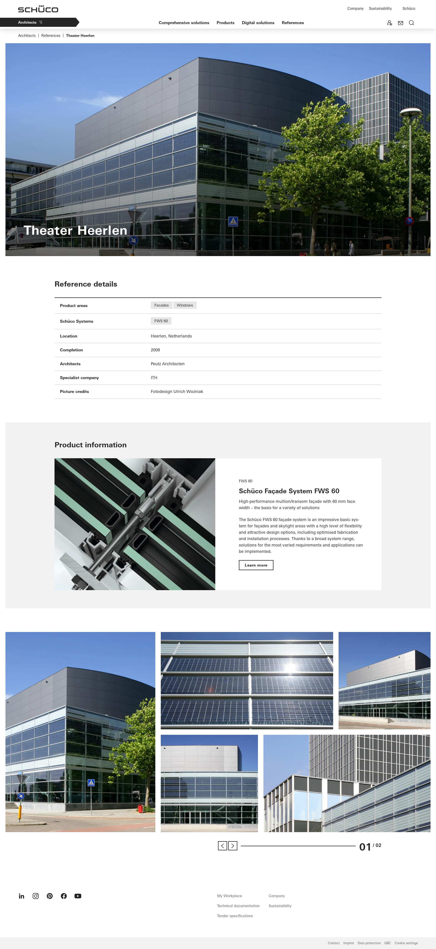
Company (355, 8)
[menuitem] (21, 896)
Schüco (409, 8)
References (293, 22)
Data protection (369, 943)
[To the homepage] (38, 8)
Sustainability (380, 8)
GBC (387, 943)
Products (226, 22)
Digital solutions (258, 22)
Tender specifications (235, 916)
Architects (27, 22)
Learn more (256, 565)
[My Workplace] (389, 23)
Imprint (348, 943)
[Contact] (400, 23)
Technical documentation (238, 906)
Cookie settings (406, 943)
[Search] (411, 23)
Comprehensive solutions (184, 22)
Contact (334, 943)
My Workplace (229, 896)
